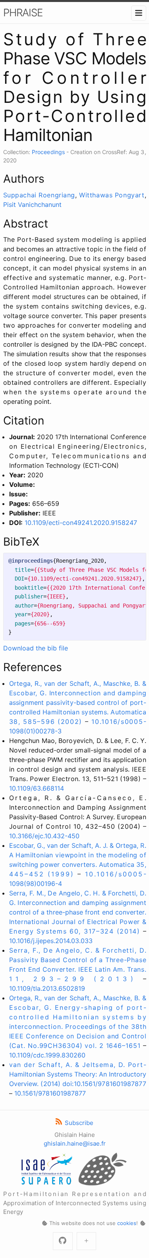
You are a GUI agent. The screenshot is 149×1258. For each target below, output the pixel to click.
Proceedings (48, 152)
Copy (133, 561)
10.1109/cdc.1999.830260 (47, 1055)
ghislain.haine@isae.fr (75, 1143)
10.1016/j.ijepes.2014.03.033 (51, 941)
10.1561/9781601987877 (50, 1093)
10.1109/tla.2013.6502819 (47, 988)
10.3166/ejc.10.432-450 (44, 836)
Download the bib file (35, 648)
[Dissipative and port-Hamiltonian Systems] (86, 1241)
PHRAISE (23, 12)
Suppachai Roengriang (39, 195)
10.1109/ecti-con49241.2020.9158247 (81, 523)
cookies (126, 1223)
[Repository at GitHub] (62, 1241)
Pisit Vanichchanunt (32, 204)
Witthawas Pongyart (111, 195)
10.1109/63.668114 (36, 788)
